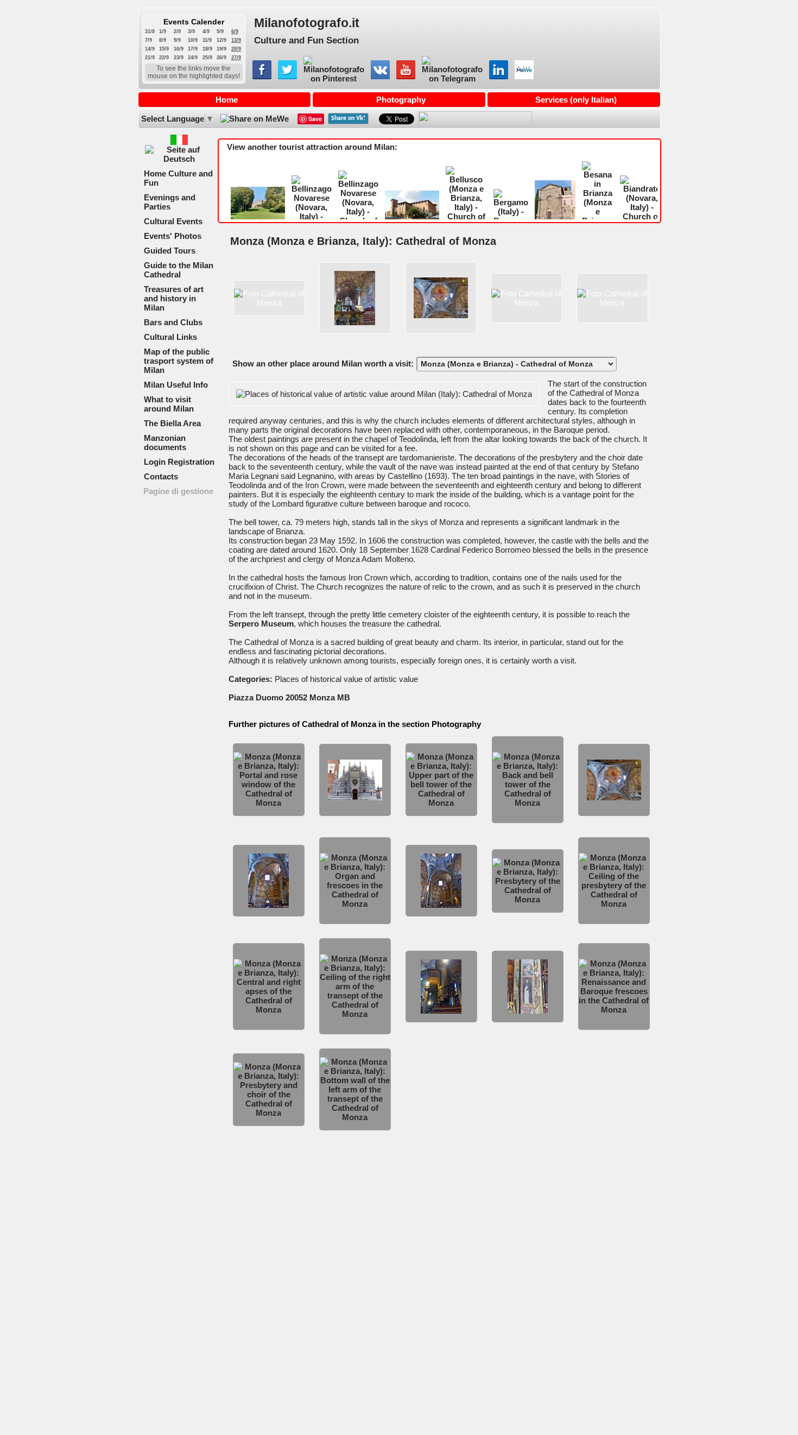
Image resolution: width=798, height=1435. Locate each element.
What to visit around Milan (169, 404)
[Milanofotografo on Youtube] (406, 76)
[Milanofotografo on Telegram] (452, 78)
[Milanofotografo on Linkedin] (498, 76)
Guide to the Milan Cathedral (178, 270)
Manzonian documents (165, 442)
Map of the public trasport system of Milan (178, 361)
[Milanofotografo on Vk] (380, 76)
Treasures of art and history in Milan (174, 298)
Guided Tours (169, 250)
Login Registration (179, 461)
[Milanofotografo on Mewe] (524, 76)
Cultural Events (173, 221)
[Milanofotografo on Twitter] (287, 76)
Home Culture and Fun (178, 178)
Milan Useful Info (176, 384)
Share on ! (348, 118)
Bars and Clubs (173, 322)
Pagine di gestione (178, 491)
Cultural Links (170, 337)
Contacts (161, 476)
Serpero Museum (261, 623)
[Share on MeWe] (254, 118)
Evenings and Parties (169, 202)
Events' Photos (172, 236)
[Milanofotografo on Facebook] (262, 76)
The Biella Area (172, 423)
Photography (401, 99)
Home (227, 99)
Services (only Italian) (576, 99)
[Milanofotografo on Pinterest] (334, 78)
